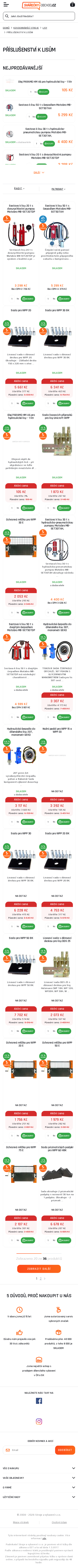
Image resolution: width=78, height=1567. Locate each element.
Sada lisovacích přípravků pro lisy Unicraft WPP (57, 416)
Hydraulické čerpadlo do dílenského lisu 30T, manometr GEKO (57, 627)
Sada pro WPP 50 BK (21, 938)
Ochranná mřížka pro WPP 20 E (21, 1044)
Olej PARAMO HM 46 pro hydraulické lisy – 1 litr (21, 416)
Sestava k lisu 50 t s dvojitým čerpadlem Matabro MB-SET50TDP (21, 627)
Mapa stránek (21, 1522)
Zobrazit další (39, 1269)
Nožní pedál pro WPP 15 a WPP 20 (57, 730)
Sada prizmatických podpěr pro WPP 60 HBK (57, 1148)
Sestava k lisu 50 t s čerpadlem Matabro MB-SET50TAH (57, 209)
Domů (6, 28)
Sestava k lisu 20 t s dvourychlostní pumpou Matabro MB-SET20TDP (21, 209)
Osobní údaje (59, 1522)
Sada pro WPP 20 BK (57, 833)
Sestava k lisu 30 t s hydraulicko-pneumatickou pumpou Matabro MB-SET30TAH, (57, 524)
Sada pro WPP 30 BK (57, 310)
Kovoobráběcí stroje (26, 28)
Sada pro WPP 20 (21, 310)
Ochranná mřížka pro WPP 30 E (21, 521)
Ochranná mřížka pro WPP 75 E (21, 1148)
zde (44, 1538)
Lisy (45, 28)
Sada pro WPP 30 (21, 833)
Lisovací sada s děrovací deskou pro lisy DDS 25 (57, 939)
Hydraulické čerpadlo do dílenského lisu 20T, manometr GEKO (21, 732)
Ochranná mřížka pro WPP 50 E (57, 1044)
